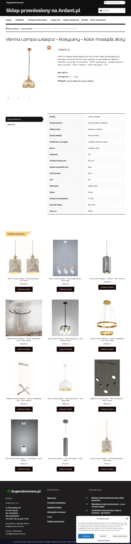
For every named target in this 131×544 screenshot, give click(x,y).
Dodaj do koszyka (23, 289)
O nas (49, 517)
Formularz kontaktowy (56, 503)
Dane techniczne (14, 119)
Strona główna (13, 29)
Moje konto (51, 498)
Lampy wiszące (26, 29)
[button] (127, 519)
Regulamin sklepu (54, 507)
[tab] (24, 119)
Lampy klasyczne (74, 81)
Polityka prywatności (103, 540)
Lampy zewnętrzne (71, 20)
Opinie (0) (11, 124)
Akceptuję (86, 536)
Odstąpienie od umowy (56, 512)
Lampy (8, 20)
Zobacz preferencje (120, 536)
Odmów (103, 536)
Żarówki (84, 20)
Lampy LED (55, 20)
